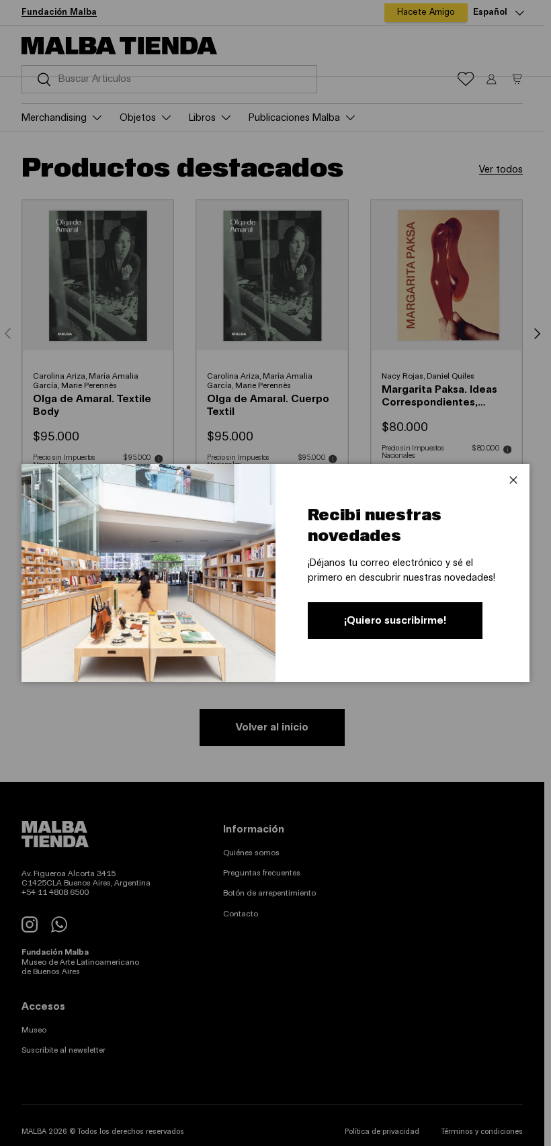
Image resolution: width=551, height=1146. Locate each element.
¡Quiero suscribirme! (395, 620)
